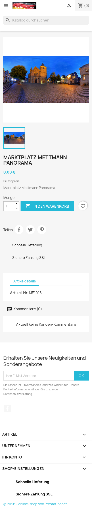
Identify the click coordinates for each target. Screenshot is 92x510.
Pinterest (41, 229)
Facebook (7, 408)
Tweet (30, 229)
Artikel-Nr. (19, 293)
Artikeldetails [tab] (24, 281)
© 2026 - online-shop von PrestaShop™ (35, 504)
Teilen (19, 229)
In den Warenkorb (47, 206)
